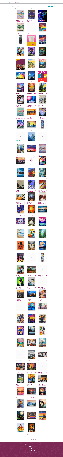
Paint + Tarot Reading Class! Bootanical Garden (31, 349)
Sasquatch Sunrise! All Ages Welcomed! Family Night (31, 130)
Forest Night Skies (29, 203)
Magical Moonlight (29, 21)
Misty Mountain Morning (18, 300)
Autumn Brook (39, 300)
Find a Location (20, 444)
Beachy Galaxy (39, 33)
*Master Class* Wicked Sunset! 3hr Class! (31, 397)
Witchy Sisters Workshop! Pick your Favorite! (41, 288)
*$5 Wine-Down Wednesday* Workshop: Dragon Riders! (20, 143)
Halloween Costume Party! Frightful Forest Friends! (31, 434)
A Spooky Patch (28, 300)
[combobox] (19, 8)
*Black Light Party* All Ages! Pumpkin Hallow (20, 215)
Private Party (30, 444)
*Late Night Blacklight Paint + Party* (30, 312)
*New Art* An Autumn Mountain (30, 94)
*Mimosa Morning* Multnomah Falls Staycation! (19, 155)
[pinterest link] (34, 450)
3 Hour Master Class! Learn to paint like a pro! (42, 58)
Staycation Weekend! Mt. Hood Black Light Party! (42, 143)
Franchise (43, 444)
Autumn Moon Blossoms (40, 397)
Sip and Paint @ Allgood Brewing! (41, 118)
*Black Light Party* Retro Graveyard (30, 215)
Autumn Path (28, 373)
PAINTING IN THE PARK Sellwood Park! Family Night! (42, 46)
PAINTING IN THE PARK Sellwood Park (42, 94)
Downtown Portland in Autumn (30, 118)
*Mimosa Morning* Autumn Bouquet (41, 191)
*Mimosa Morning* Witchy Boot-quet (20, 276)
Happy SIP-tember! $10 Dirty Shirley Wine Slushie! (20, 118)
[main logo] (11, 0)
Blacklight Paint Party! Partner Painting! (20, 312)
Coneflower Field (18, 130)
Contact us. (40, 439)
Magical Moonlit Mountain (29, 106)
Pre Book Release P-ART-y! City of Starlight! (42, 373)
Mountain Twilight (39, 215)
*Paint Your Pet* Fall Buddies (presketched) (20, 203)
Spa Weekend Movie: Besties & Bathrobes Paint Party (20, 21)
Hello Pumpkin (17, 385)
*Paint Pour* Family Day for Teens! (30, 33)
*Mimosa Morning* (40, 106)
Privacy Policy (28, 452)
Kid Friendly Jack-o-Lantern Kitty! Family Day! (20, 252)
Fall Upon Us (28, 385)
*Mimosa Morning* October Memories (42, 312)
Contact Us (35, 452)
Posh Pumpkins (28, 288)
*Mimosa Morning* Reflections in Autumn (20, 397)
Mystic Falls (39, 130)
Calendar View (50, 6)
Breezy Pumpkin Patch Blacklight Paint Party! (42, 276)
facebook (29, 450)
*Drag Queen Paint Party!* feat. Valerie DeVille (31, 191)
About (37, 444)
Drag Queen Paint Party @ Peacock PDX (20, 373)
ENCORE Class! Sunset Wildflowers (19, 94)
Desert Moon (28, 276)
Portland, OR (17, 2)
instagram (31, 450)
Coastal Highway (18, 191)
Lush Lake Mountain (18, 33)
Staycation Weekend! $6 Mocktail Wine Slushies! (42, 155)
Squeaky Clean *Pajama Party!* (19, 106)
